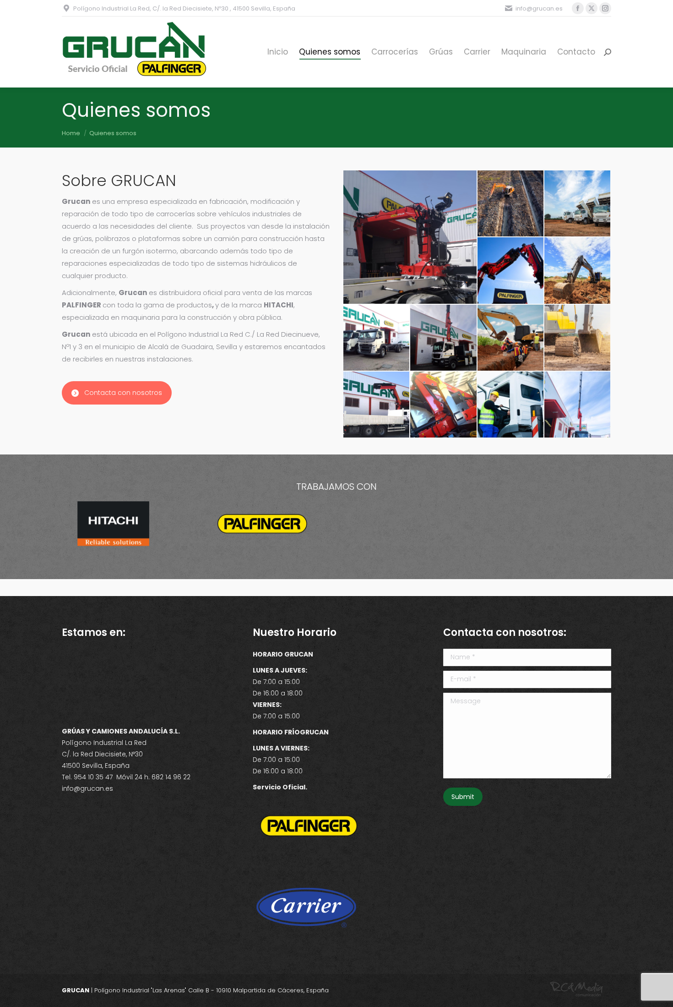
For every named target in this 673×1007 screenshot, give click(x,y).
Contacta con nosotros (123, 392)
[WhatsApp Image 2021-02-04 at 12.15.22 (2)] (443, 338)
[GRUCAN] (511, 203)
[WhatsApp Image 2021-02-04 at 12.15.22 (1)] (577, 405)
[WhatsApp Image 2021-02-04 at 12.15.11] (410, 237)
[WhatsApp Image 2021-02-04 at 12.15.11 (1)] (376, 405)
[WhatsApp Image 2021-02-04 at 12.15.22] (376, 338)
